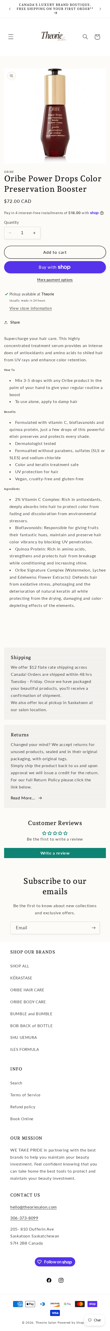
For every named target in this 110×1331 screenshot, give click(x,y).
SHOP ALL (19, 966)
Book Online (22, 1118)
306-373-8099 (24, 1217)
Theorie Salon (46, 1322)
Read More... (23, 797)
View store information (30, 308)
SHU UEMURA (23, 1037)
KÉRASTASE (21, 978)
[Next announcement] (100, 8)
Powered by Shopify (73, 1322)
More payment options (55, 280)
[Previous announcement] (9, 8)
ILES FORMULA (24, 1049)
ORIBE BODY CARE (28, 1001)
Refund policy (22, 1106)
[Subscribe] (94, 928)
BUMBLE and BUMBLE (31, 1013)
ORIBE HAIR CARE (27, 990)
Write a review (55, 852)
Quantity (11, 222)
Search (16, 1083)
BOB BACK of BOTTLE (31, 1025)
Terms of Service (25, 1095)
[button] (11, 37)
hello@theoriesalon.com (33, 1206)
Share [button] (15, 322)
